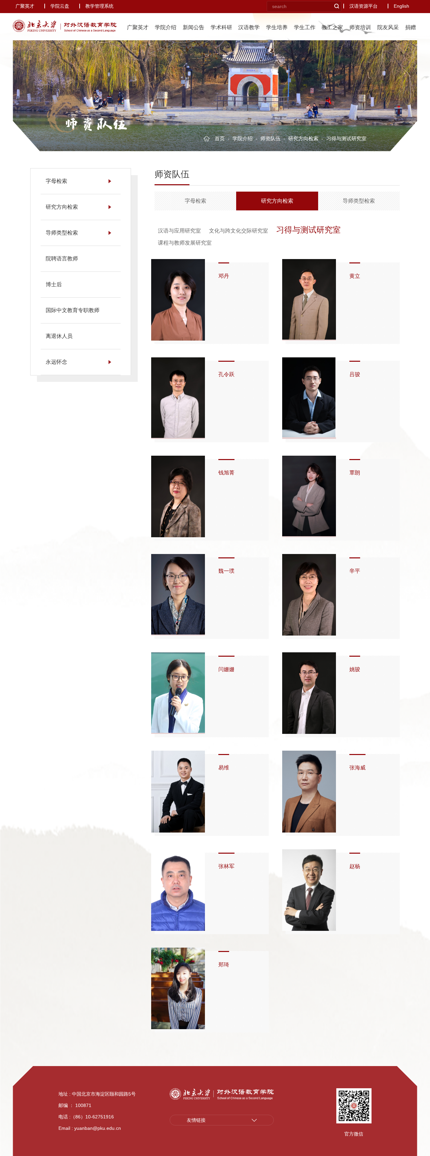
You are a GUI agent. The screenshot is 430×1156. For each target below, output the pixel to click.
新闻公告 (193, 27)
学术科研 (221, 27)
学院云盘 (59, 6)
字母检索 (56, 181)
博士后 (54, 284)
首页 (220, 138)
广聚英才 (24, 6)
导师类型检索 (62, 233)
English (401, 6)
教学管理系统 (99, 6)
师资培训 (360, 27)
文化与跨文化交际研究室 (238, 231)
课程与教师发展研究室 (185, 243)
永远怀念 (56, 362)
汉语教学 (249, 27)
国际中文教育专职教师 (72, 310)
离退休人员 (59, 336)
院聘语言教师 (62, 258)
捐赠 (410, 27)
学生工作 (304, 27)
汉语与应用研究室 (179, 231)
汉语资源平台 (363, 6)
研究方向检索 (304, 138)
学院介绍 (165, 27)
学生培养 (277, 27)
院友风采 (388, 27)
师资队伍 (95, 124)
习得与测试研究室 (308, 229)
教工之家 (332, 27)
